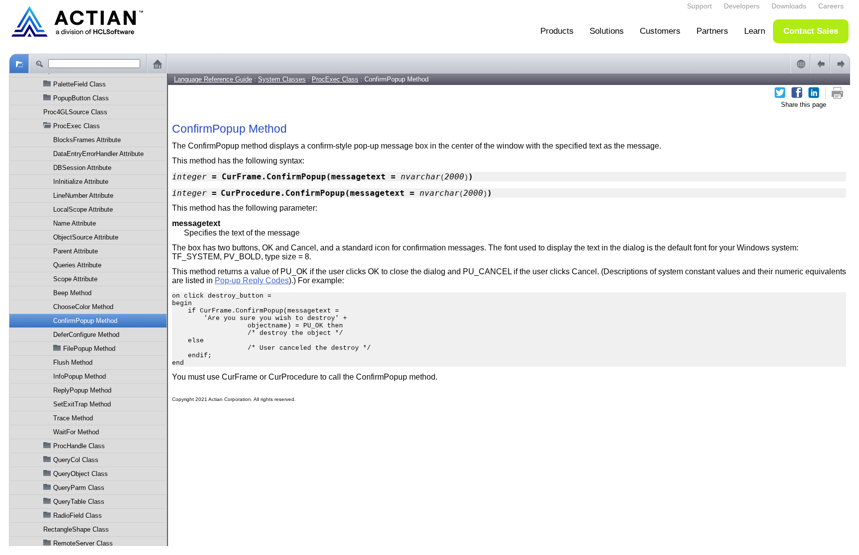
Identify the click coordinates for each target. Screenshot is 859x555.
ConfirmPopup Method (85, 320)
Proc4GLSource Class (75, 112)
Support (699, 6)
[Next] (840, 63)
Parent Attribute (75, 251)
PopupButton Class (81, 98)
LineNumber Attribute (83, 195)
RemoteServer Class (83, 543)
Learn (754, 31)
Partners (712, 31)
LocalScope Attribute (83, 209)
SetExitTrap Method (82, 404)
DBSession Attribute (82, 167)
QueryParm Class (78, 487)
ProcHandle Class (79, 446)
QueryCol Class (75, 460)
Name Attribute (74, 223)
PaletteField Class (79, 84)
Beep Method (72, 293)
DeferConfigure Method (86, 334)
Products (557, 31)
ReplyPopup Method (82, 390)
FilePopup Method (89, 348)
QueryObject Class (80, 473)
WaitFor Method (76, 432)
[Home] (156, 63)
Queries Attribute (77, 265)
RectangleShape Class (76, 529)
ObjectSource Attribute (85, 237)
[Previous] (820, 63)
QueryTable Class (78, 501)
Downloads (789, 6)
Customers (660, 31)
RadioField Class (77, 515)
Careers (831, 6)
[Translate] (800, 63)
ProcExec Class (76, 126)
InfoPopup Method (79, 376)
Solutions (607, 31)
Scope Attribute (75, 279)
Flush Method (72, 362)
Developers (742, 6)
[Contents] (18, 63)
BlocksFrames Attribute (87, 140)
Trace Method (73, 418)
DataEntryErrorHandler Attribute (98, 154)
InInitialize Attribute (80, 181)
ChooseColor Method (83, 307)
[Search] (38, 63)
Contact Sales (810, 31)
